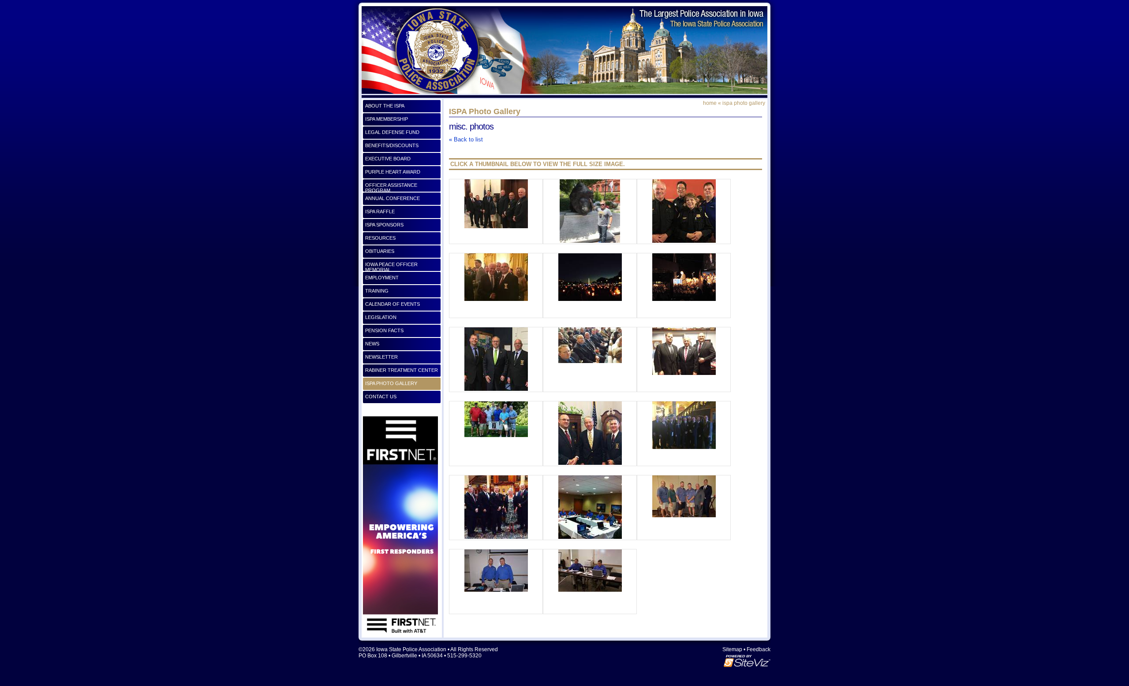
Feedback (758, 649)
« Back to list (466, 139)
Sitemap (732, 649)
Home (710, 103)
